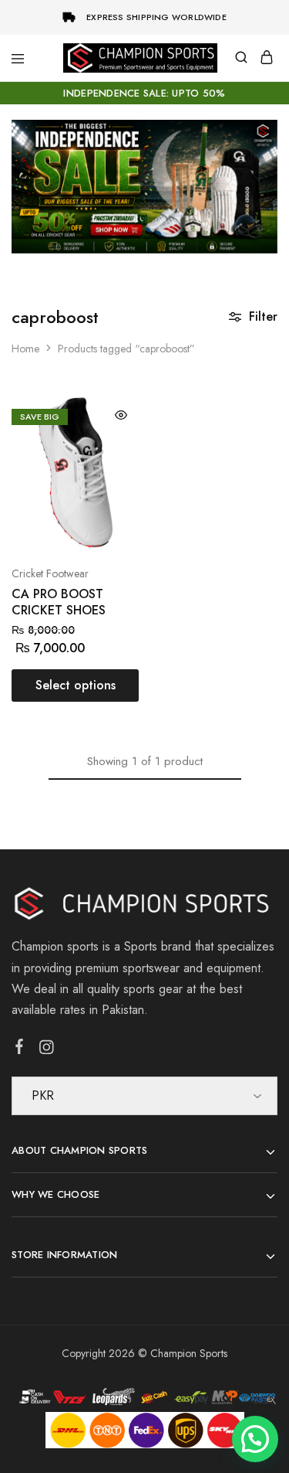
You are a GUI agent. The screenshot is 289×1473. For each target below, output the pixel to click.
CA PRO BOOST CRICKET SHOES (59, 602)
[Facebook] (19, 1049)
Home (25, 348)
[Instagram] (46, 1050)
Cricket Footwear (50, 573)
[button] (255, 1439)
